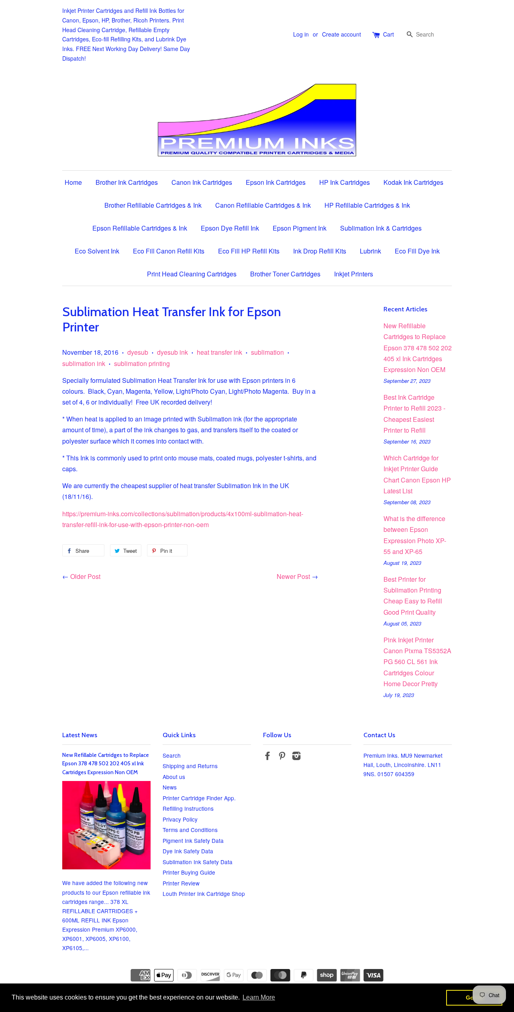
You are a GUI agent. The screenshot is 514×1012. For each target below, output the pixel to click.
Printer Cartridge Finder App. (199, 798)
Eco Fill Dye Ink (417, 251)
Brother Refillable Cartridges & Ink (153, 205)
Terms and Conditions (190, 830)
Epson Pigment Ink (299, 228)
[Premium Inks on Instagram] (296, 757)
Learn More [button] (259, 997)
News (170, 787)
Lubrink (370, 251)
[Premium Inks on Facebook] (267, 757)
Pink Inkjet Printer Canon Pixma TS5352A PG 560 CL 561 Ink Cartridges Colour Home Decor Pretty (417, 661)
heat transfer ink (219, 352)
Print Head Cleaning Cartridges (192, 273)
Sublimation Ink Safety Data (198, 862)
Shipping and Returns (190, 766)
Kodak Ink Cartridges (413, 182)
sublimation (267, 352)
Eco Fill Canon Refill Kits (168, 251)
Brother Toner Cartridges (285, 273)
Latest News (79, 735)
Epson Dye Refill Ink (230, 228)
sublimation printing (142, 363)
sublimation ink (83, 363)
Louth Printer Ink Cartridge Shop (204, 893)
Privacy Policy (180, 819)
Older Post (85, 576)
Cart (388, 34)
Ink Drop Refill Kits (319, 251)
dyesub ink (172, 352)
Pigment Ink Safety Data (193, 840)
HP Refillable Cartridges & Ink (367, 205)
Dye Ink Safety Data (188, 851)
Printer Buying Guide (189, 872)
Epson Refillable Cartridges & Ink (139, 228)
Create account (341, 34)
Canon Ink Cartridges (201, 182)
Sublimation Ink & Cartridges (381, 228)
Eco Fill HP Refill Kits (248, 251)
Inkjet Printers (353, 273)
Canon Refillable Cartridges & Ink (263, 205)
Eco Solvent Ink (97, 251)
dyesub (137, 352)
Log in (301, 34)
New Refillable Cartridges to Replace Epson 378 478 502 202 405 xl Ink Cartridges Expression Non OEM (417, 347)
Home (73, 182)
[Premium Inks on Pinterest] (281, 757)
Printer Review (181, 883)
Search (172, 755)
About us (174, 777)
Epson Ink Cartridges (276, 182)
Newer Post (293, 576)
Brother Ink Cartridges (127, 182)
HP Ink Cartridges (344, 182)
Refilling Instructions (188, 808)
